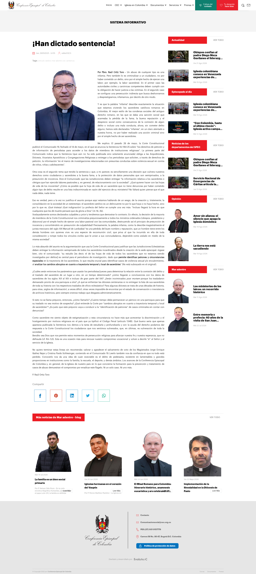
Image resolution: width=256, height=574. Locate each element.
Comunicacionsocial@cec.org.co (155, 522)
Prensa (187, 5)
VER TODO (218, 40)
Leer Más (67, 491)
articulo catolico (44, 61)
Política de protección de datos (159, 546)
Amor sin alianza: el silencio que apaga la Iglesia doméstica (206, 219)
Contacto (144, 515)
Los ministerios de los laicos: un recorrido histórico (207, 289)
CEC (117, 5)
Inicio (109, 5)
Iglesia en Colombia (135, 5)
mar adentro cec (59, 61)
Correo (202, 571)
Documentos (157, 5)
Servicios (174, 5)
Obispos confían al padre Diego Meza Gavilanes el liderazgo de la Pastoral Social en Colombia (208, 58)
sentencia (70, 61)
